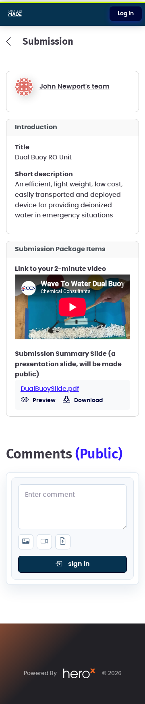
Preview (43, 400)
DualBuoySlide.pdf (50, 389)
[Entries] (8, 41)
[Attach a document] (62, 541)
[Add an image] (25, 541)
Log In (126, 14)
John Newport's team (74, 86)
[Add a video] (44, 541)
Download (88, 400)
